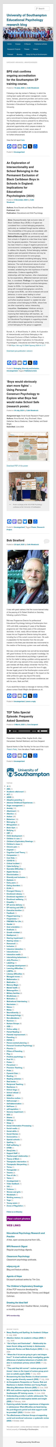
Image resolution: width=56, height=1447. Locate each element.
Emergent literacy (14, 891)
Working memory (14, 1197)
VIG (8, 1186)
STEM (9, 1147)
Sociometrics (12, 1136)
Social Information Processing (19, 1125)
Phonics (10, 1048)
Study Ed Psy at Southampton (36, 54)
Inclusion (10, 946)
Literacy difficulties (14, 974)
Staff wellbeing (13, 1145)
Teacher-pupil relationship (17, 1156)
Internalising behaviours (16, 957)
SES (8, 1114)
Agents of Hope (14, 1276)
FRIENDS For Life (14, 921)
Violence (10, 1189)
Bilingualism (12, 824)
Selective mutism (14, 1098)
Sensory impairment (15, 1112)
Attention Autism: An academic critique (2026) (25, 1338)
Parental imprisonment (16, 1034)
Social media (12, 1128)
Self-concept (12, 1101)
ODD (8, 1026)
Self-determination (14, 1103)
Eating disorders (13, 885)
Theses (26, 49)
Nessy (9, 1009)
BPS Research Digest (17, 1246)
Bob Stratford (15, 540)
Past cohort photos (18, 1218)
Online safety (12, 1029)
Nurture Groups (13, 1023)
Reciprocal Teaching (15, 1084)
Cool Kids (11, 858)
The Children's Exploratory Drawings (25, 1286)
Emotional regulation (15, 896)
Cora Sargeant (32, 724)
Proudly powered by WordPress (28, 1442)
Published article (30, 371)
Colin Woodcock (33, 88)
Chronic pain (12, 846)
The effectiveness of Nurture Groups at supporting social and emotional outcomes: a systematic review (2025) (28, 1418)
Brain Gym (11, 827)
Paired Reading (13, 1032)
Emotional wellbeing (15, 899)
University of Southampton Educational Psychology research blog (27, 20)
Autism (9, 816)
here (22, 140)
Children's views (13, 844)
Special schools (13, 1139)
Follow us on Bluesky (14, 1212)
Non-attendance (13, 1018)
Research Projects (13, 49)
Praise (9, 1062)
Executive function (14, 910)
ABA (8, 789)
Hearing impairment (15, 938)
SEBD (9, 1095)
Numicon (10, 1020)
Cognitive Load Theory (16, 852)
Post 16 (10, 1059)
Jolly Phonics (12, 960)
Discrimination (12, 874)
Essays (17, 44)
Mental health (12, 987)
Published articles (40, 44)
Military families (13, 993)
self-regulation (12, 1109)
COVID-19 (10, 860)
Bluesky (19, 54)
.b (7, 786)
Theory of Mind (13, 1159)
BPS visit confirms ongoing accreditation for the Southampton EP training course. (22, 77)
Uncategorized (19, 152)
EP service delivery (14, 905)
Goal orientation (13, 927)
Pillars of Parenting (14, 1051)
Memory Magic (12, 985)
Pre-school (11, 1065)
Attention (10, 813)
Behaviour (11, 819)
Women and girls (13, 1192)
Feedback (10, 913)
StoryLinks (11, 1150)
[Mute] (38, 731)
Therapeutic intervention (16, 1161)
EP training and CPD (15, 907)
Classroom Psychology (18, 1256)
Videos (35, 49)
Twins (9, 1178)
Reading (10, 1076)
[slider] (44, 730)
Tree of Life (11, 1175)
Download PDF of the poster (17, 465)
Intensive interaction (15, 949)
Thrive (9, 1167)
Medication (11, 982)
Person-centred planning (17, 1043)
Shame (9, 1117)
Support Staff (12, 1153)
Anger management (14, 805)
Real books (11, 1081)
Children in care (13, 838)
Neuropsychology (14, 1015)
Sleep (9, 1123)
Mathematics (12, 979)
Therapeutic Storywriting (17, 1164)
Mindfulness (12, 996)
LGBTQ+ (10, 971)
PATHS (9, 1040)
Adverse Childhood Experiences (20, 802)
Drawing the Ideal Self (17, 1302)
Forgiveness (12, 918)
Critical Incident (13, 863)
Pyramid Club (12, 1073)
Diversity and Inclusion (30, 368)
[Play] (10, 731)
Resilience (11, 1087)
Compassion (12, 855)
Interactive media (13, 954)
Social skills (12, 1131)
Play (8, 1054)
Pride (9, 1070)
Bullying (10, 830)
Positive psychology (15, 1056)
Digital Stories (12, 871)
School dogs (12, 1089)
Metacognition (12, 990)
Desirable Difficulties (15, 869)
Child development (14, 836)
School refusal (12, 1092)
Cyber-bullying (12, 866)
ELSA (9, 888)
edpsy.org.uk (13, 1266)
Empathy (10, 902)
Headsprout (11, 935)
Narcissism (11, 1004)
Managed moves (13, 976)
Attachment (11, 811)
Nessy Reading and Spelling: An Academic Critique (27, 1332)
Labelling (10, 963)
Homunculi (11, 943)
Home (9, 44)
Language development (16, 965)
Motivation (11, 998)
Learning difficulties (15, 968)
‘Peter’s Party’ (12, 749)
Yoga (9, 1200)
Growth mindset (13, 932)
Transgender (12, 1170)
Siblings (10, 1120)
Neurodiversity (12, 1012)
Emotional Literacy (14, 894)
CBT (8, 833)
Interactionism (12, 951)
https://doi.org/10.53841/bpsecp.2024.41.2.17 (28, 345)
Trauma (10, 1172)
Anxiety (10, 808)
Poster (33, 527)
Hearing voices (13, 940)
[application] (28, 731)
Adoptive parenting (14, 800)
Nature (9, 1007)
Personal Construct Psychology (19, 1045)
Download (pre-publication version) (19, 351)
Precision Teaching (14, 1067)
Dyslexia (10, 880)
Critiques (27, 44)
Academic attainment (15, 791)
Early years (11, 882)
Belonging (17, 368)
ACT (8, 794)
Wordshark (11, 1194)
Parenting (10, 1037)
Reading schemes (14, 1078)
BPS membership (13, 1315)
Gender (10, 924)
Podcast (10, 54)
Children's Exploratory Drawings (20, 841)
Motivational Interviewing (17, 1001)
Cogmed (10, 849)
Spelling (10, 1142)
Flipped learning (13, 916)
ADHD (9, 797)
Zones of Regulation (15, 1205)
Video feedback (13, 1183)
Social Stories (12, 1134)
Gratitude (10, 929)
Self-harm (10, 1106)
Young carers (12, 1203)
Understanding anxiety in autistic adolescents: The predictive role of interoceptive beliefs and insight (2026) (27, 1399)
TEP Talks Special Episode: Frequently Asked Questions (20, 716)
